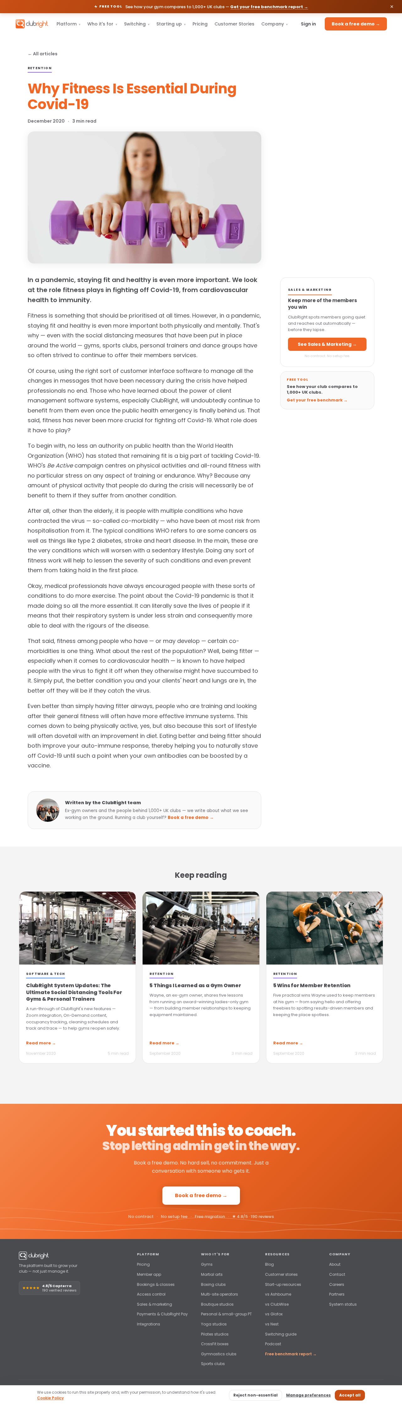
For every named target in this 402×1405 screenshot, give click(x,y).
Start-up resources (283, 1284)
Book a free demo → (356, 24)
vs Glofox (274, 1314)
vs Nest (272, 1324)
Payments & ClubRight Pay (162, 1314)
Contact (337, 1274)
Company (274, 24)
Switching (136, 24)
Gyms (207, 1264)
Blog (269, 1264)
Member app (149, 1274)
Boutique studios (217, 1304)
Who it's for (102, 24)
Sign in (308, 24)
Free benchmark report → (291, 1354)
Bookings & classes (156, 1284)
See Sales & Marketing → (327, 344)
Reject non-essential (255, 1395)
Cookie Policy (50, 1398)
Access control (151, 1294)
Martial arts (212, 1274)
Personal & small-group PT (226, 1314)
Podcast (273, 1344)
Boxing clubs (213, 1284)
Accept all (350, 1395)
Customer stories (281, 1274)
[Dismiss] (392, 7)
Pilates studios (215, 1334)
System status (343, 1304)
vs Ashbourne (278, 1294)
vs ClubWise (277, 1304)
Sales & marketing (154, 1304)
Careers (336, 1284)
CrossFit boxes (215, 1344)
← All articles (42, 54)
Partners (337, 1294)
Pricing (200, 24)
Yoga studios (214, 1324)
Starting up (171, 24)
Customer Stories (234, 24)
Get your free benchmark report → (269, 7)
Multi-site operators (219, 1294)
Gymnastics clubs (218, 1354)
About (334, 1264)
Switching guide (280, 1334)
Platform (68, 24)
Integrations (148, 1324)
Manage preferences (308, 1395)
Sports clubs (213, 1363)
